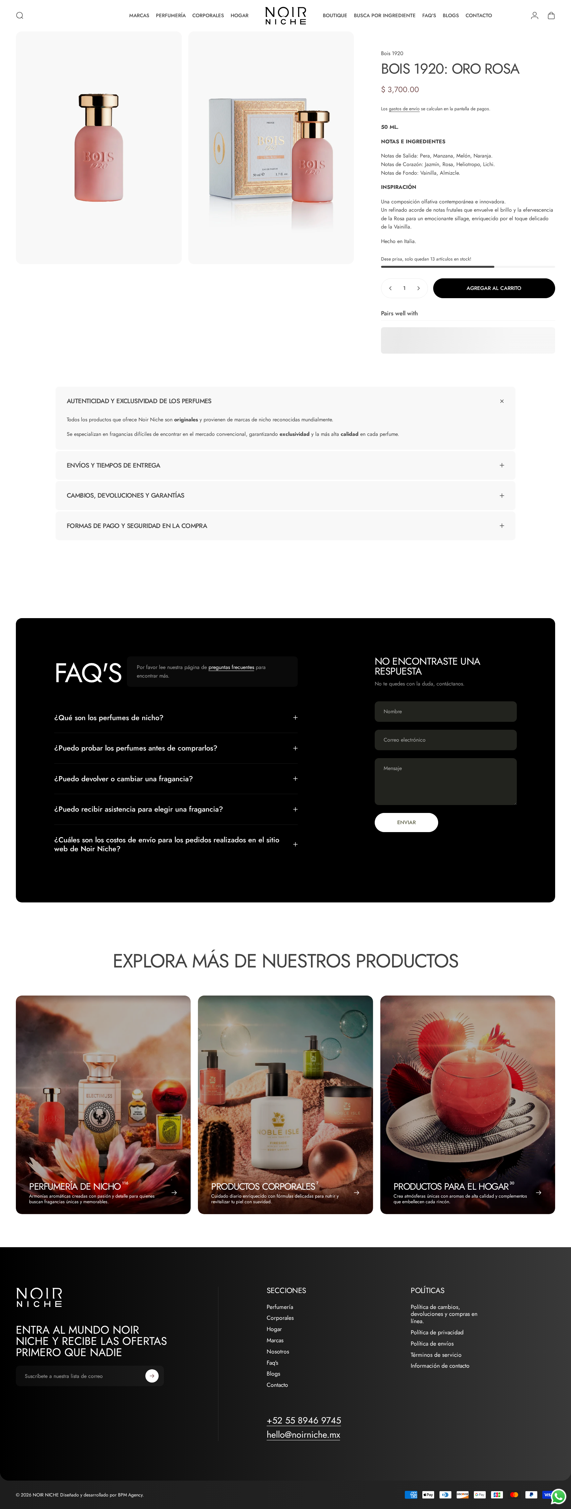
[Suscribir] (152, 1376)
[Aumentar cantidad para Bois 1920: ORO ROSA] (420, 288)
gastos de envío (404, 108)
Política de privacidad (437, 1332)
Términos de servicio (436, 1355)
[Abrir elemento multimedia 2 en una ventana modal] (271, 147)
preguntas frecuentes (231, 667)
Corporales (280, 1318)
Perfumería (280, 1307)
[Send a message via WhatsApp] (559, 1497)
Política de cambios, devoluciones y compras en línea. (444, 1314)
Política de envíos (432, 1344)
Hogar (274, 1329)
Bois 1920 (392, 53)
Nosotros (278, 1351)
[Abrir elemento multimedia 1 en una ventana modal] (99, 147)
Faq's (272, 1363)
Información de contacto (440, 1366)
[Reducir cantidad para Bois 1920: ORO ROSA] (389, 288)
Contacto (277, 1385)
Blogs (273, 1374)
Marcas (275, 1340)
